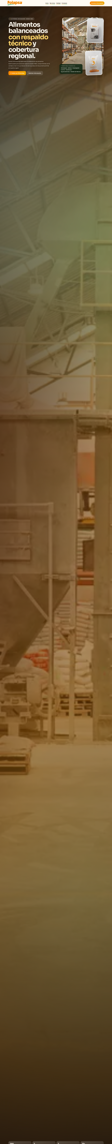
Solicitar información (97, 3)
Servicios (52, 3)
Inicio (47, 3)
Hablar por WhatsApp (18, 73)
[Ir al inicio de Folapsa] (15, 3)
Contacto (64, 3)
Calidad (58, 3)
